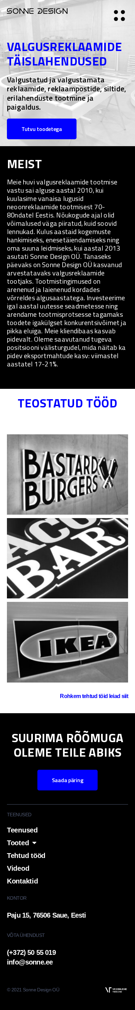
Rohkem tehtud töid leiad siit (94, 696)
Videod (18, 868)
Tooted (18, 842)
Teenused (22, 830)
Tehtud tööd (26, 855)
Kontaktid (22, 881)
